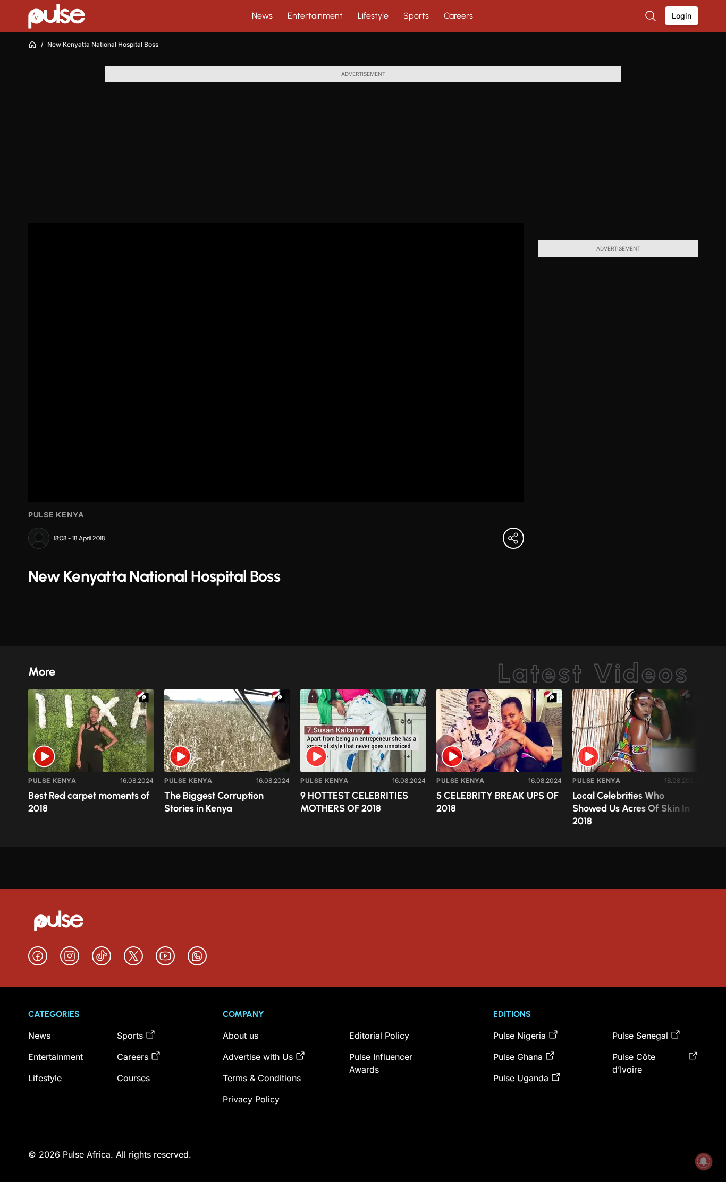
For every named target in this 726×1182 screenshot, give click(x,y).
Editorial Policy (379, 1035)
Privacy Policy (251, 1099)
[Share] (513, 538)
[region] (363, 761)
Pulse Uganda (520, 1078)
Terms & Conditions (262, 1078)
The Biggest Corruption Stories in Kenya (214, 802)
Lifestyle (373, 16)
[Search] (651, 16)
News (262, 16)
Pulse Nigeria (519, 1035)
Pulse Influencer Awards (380, 1063)
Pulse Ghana (518, 1056)
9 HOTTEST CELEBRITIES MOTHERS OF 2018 (354, 802)
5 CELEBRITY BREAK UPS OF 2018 (497, 802)
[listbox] (363, 761)
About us (240, 1035)
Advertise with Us (258, 1056)
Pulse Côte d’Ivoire (633, 1063)
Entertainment (315, 16)
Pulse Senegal (640, 1035)
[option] (91, 763)
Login (681, 15)
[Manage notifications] (703, 1161)
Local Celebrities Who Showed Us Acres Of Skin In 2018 (631, 808)
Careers (458, 16)
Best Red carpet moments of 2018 (89, 802)
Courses (133, 1078)
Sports (416, 16)
